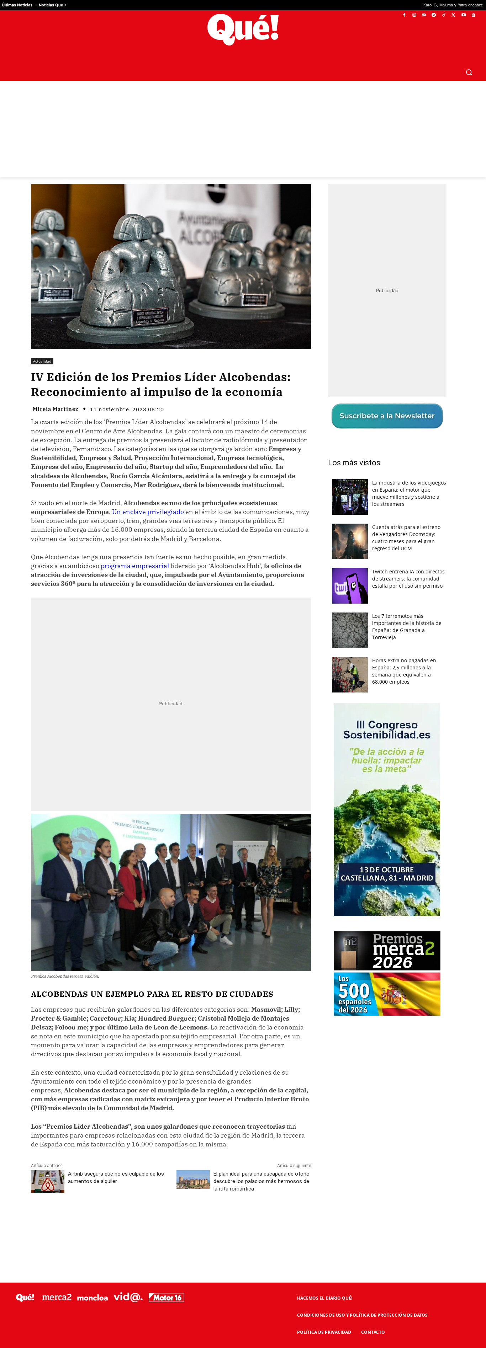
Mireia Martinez (56, 409)
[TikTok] (444, 15)
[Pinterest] (122, 1220)
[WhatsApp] (138, 1220)
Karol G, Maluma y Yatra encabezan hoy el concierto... (407, 5)
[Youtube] (463, 15)
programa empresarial (135, 566)
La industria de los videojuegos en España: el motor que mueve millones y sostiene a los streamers (409, 493)
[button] (468, 72)
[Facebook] (404, 15)
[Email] (187, 1220)
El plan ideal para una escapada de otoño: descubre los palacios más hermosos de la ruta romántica (262, 1181)
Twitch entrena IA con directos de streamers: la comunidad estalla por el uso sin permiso (408, 578)
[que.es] (242, 30)
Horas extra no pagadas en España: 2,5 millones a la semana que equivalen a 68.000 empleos (404, 671)
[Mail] (424, 15)
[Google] (473, 15)
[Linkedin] (171, 1220)
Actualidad (42, 361)
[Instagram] (414, 15)
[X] (454, 15)
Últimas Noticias (17, 4)
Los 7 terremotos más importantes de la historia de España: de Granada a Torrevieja (407, 627)
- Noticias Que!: (51, 4)
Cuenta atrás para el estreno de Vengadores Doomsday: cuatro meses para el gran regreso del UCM (406, 538)
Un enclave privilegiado (148, 512)
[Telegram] (434, 15)
